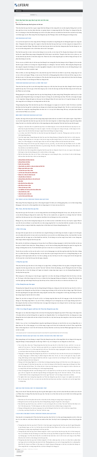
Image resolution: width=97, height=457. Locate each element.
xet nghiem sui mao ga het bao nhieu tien (29, 189)
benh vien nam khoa (24, 164)
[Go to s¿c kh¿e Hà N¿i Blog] (21, 5)
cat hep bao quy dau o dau (25, 170)
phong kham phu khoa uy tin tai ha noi (29, 179)
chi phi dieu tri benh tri (24, 176)
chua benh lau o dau (24, 191)
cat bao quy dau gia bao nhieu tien (27, 172)
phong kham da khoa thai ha (26, 159)
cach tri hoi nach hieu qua (25, 196)
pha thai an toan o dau (24, 185)
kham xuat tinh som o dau (25, 168)
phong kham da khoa (24, 162)
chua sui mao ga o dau (24, 187)
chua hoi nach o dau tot (24, 193)
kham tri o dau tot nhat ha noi (26, 174)
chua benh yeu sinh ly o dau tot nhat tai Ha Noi (31, 166)
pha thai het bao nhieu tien (25, 183)
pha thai (20, 181)
